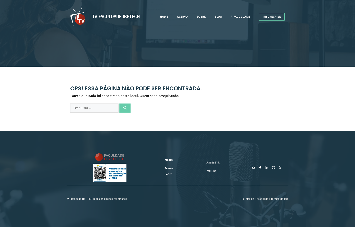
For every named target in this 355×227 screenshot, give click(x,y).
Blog (218, 16)
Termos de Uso (279, 199)
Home (164, 16)
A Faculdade (240, 16)
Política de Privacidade (254, 199)
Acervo (182, 16)
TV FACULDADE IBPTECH (116, 16)
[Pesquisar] (125, 108)
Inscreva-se (272, 16)
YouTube (211, 171)
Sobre (201, 16)
